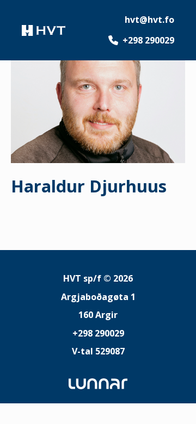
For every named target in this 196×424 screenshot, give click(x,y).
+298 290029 (148, 40)
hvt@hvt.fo (149, 20)
